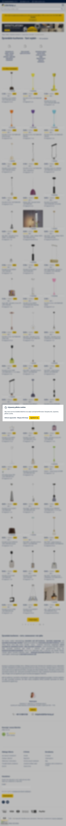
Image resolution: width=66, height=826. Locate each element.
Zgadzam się (34, 418)
